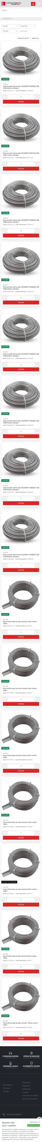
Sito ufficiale (7, 1085)
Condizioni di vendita (30, 1095)
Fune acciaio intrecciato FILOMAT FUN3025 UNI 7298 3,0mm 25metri (21, 288)
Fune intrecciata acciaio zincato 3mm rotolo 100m (20, 689)
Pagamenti (26, 1086)
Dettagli (20, 61)
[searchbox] (16, 28)
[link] (11, 3)
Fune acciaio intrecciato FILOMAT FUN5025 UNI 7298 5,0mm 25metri (21, 422)
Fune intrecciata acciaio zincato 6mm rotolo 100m (20, 890)
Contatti (6, 1091)
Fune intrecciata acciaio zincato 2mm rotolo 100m (20, 622)
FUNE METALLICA (7, 19)
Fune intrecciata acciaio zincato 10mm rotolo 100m (20, 1024)
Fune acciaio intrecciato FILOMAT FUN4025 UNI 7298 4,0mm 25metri (21, 355)
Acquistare (26, 1082)
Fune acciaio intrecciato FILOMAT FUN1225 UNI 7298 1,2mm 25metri (21, 154)
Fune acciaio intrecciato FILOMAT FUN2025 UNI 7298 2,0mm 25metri (21, 221)
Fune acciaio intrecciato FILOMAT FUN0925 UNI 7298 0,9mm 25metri (21, 87)
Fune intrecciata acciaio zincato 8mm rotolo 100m (20, 957)
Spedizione (26, 1089)
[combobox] (10, 26)
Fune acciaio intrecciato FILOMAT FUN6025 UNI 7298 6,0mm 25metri (21, 489)
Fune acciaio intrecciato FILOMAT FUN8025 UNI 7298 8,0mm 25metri (21, 556)
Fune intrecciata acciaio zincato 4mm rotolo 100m (20, 756)
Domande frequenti (30, 1099)
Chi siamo (6, 1088)
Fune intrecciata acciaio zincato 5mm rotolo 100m (20, 823)
